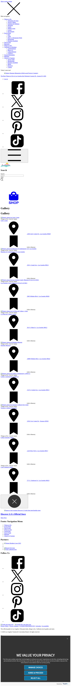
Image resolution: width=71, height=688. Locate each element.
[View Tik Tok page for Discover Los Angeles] (17, 147)
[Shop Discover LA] (14, 204)
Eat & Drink (7, 33)
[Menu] (14, 156)
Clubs (9, 36)
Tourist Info (7, 531)
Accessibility (45, 626)
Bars (9, 34)
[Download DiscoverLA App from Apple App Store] (7, 624)
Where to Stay (8, 45)
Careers (10, 67)
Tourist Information (9, 55)
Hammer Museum (6, 345)
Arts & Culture (12, 22)
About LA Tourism (9, 58)
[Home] (6, 166)
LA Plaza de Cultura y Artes (8, 314)
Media (9, 64)
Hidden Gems (11, 28)
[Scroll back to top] (1, 635)
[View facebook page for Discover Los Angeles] (17, 93)
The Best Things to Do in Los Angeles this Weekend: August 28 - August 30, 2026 (23, 76)
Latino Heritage (12, 52)
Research (10, 65)
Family (9, 27)
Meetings (6, 56)
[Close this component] (14, 501)
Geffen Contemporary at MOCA (10, 376)
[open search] (35, 185)
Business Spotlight (13, 41)
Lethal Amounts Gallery (7, 437)
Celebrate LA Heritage (10, 47)
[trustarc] (65, 684)
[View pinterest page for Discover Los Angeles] (17, 133)
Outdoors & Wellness (13, 24)
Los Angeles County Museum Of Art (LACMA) (14, 283)
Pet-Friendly (11, 31)
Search (2, 174)
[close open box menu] (14, 14)
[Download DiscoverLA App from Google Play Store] (23, 624)
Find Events (7, 42)
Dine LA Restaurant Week (15, 38)
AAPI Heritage (12, 48)
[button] (67, 639)
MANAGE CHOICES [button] (35, 667)
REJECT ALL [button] (35, 678)
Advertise (38, 626)
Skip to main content (6, 1)
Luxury (10, 30)
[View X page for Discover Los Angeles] (17, 107)
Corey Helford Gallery (7, 467)
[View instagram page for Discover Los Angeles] (17, 120)
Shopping (10, 25)
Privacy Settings (14, 626)
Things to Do (7, 19)
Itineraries (7, 44)
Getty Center (4, 220)
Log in (6, 79)
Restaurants (11, 39)
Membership (11, 61)
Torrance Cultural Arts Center (9, 408)
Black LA (10, 50)
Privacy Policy (5, 626)
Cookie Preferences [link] (27, 626)
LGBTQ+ (10, 53)
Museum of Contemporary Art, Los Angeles (13, 252)
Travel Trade (11, 59)
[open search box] (35, 185)
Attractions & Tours (13, 20)
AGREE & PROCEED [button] (35, 673)
